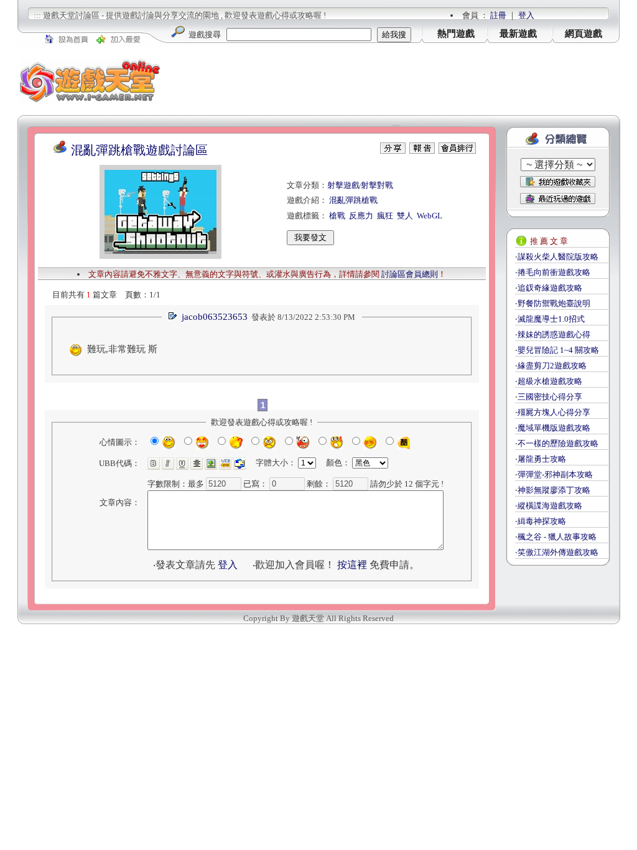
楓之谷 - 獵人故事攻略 (557, 536)
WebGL (429, 215)
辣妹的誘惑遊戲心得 (554, 334)
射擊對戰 (377, 185)
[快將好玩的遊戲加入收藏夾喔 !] (557, 181)
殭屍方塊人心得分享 (554, 412)
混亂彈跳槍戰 (353, 200)
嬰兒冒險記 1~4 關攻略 (558, 350)
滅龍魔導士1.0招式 (551, 319)
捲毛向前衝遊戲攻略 (554, 272)
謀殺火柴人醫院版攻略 (558, 256)
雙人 (405, 215)
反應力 (361, 215)
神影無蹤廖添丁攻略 (554, 490)
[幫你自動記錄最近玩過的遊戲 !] (557, 198)
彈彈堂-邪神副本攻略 (555, 474)
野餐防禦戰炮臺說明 (554, 303)
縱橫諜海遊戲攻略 (550, 505)
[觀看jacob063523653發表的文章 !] (172, 317)
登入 (526, 15)
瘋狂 (385, 215)
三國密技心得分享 (550, 396)
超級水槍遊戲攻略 (550, 381)
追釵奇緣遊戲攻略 (550, 287)
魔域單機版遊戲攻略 (554, 427)
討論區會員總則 (409, 274)
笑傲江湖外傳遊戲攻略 (558, 552)
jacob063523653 (215, 317)
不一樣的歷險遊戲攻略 (558, 443)
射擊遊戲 (343, 185)
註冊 (498, 15)
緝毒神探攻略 (542, 521)
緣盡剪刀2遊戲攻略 (552, 365)
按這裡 (352, 564)
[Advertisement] (390, 81)
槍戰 (337, 215)
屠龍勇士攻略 (542, 459)
